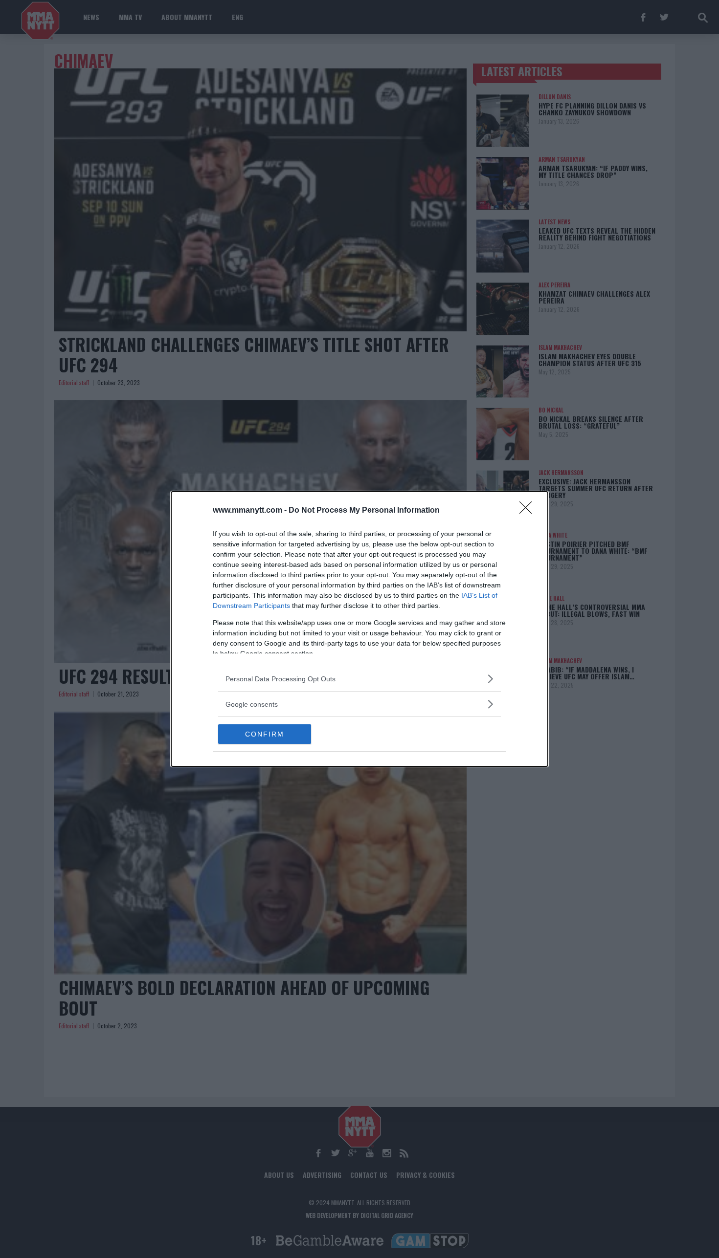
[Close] (528, 510)
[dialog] (359, 629)
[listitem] (359, 678)
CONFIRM (264, 734)
